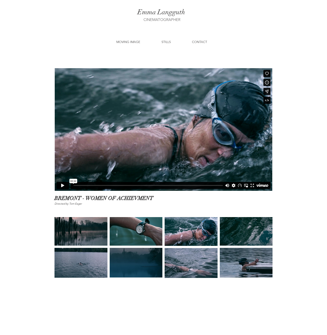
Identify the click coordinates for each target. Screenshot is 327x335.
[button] (128, 42)
